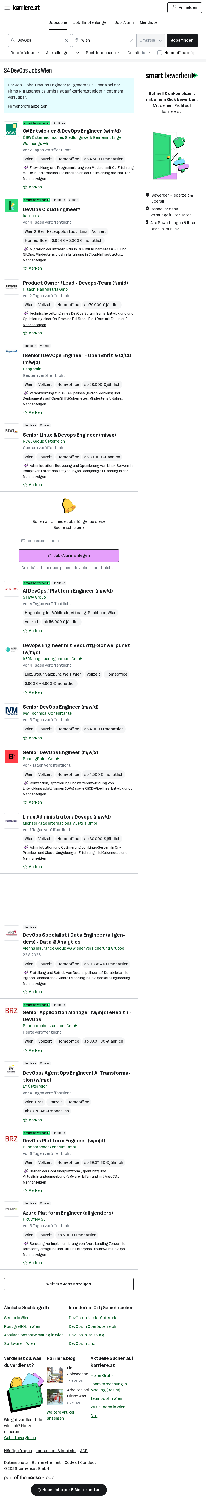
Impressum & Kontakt (56, 1450)
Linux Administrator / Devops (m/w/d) (67, 817)
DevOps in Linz (82, 1343)
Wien (46, 70)
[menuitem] (28, 53)
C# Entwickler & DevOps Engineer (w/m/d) (72, 131)
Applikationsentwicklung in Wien (34, 1335)
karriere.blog (61, 1358)
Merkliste (148, 22)
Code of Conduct (80, 1462)
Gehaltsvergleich (20, 1437)
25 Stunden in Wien (108, 1407)
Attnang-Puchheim (89, 612)
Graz (39, 1102)
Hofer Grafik (102, 1375)
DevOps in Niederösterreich (94, 1317)
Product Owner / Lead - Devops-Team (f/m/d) (75, 283)
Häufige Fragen (18, 1450)
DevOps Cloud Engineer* (51, 209)
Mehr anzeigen (34, 179)
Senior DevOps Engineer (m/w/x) (60, 752)
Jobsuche (58, 22)
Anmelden (188, 7)
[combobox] (39, 40)
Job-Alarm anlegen (71, 555)
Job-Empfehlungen (91, 22)
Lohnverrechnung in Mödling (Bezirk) (109, 1387)
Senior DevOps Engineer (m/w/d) (60, 707)
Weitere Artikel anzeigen (60, 1415)
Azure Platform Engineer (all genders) (68, 1213)
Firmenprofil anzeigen (27, 106)
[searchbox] (69, 541)
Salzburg (54, 674)
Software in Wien (19, 1343)
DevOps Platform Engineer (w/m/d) (64, 1141)
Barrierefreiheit (46, 1462)
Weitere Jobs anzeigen (68, 1284)
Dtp (94, 1415)
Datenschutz (16, 1462)
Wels (68, 674)
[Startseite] (28, 7)
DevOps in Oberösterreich (92, 1326)
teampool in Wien (106, 1398)
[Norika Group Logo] (29, 1478)
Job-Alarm (124, 22)
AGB (84, 1450)
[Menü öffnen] (7, 7)
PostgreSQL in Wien (22, 1326)
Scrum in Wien (16, 1317)
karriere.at (103, 1365)
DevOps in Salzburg (86, 1335)
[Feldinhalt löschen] (66, 40)
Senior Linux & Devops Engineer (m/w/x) (69, 435)
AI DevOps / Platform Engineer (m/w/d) (68, 591)
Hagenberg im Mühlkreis (48, 612)
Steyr (39, 674)
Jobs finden (182, 40)
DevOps (19, 70)
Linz (83, 231)
